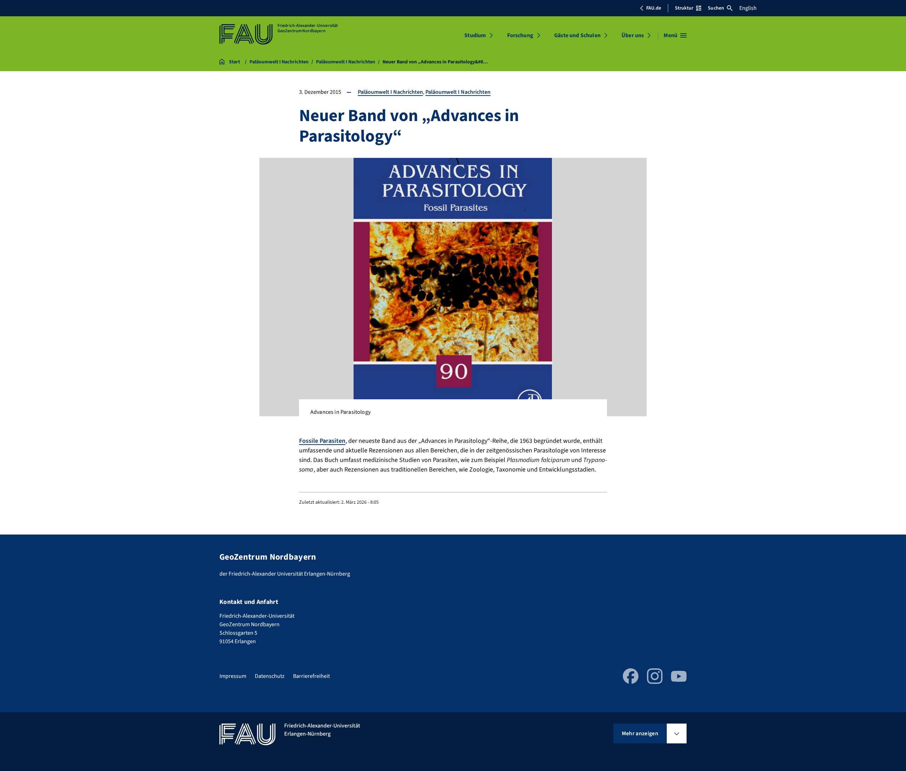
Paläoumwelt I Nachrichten (390, 92)
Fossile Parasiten (322, 440)
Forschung (520, 35)
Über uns (632, 35)
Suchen (716, 8)
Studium (475, 35)
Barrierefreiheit (311, 676)
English (748, 8)
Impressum (232, 676)
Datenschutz (270, 676)
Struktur (684, 8)
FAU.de (653, 8)
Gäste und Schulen (577, 35)
